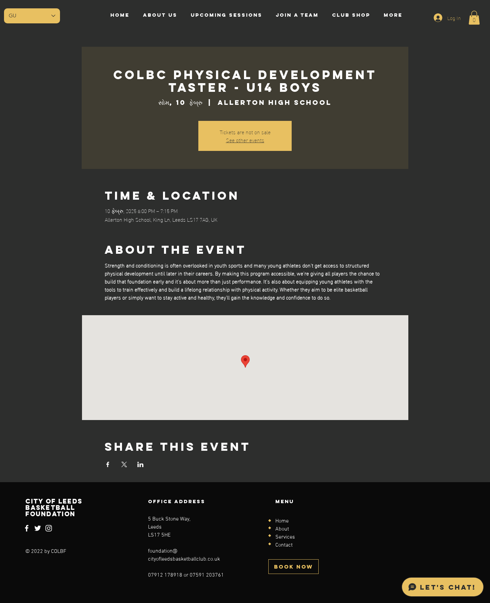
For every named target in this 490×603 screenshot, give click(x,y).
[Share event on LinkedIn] (140, 464)
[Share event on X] (124, 464)
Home (282, 521)
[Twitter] (37, 528)
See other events (245, 140)
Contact (284, 545)
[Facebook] (26, 528)
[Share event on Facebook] (108, 464)
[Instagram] (48, 528)
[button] (474, 18)
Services (285, 537)
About (282, 529)
